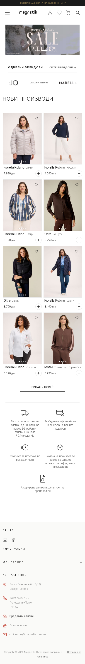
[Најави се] (50, 12)
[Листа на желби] (59, 12)
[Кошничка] (68, 12)
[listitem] (28, 83)
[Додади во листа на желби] (36, 118)
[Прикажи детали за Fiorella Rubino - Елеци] (22, 205)
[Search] (77, 12)
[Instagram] (5, 540)
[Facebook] (13, 540)
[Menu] (7, 12)
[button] (35, 50)
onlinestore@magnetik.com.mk (28, 634)
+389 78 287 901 (20, 597)
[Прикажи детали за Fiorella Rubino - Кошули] (63, 138)
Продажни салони (22, 616)
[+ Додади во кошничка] (38, 173)
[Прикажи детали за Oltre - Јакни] (22, 271)
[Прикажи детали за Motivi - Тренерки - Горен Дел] (63, 338)
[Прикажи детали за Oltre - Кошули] (63, 205)
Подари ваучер (19, 625)
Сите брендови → (63, 67)
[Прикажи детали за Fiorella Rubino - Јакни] (22, 138)
